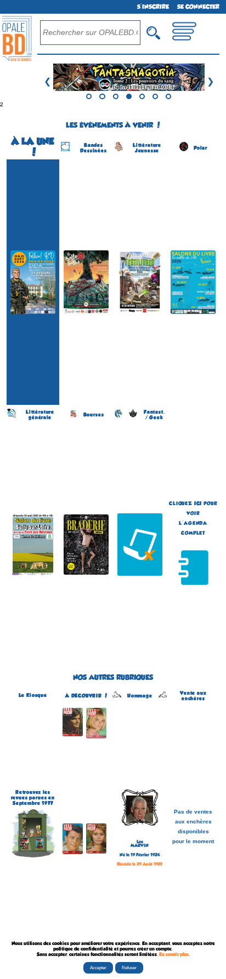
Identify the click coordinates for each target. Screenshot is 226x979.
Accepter (98, 967)
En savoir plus (174, 954)
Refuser (129, 967)
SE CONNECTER (198, 6)
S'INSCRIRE (153, 6)
